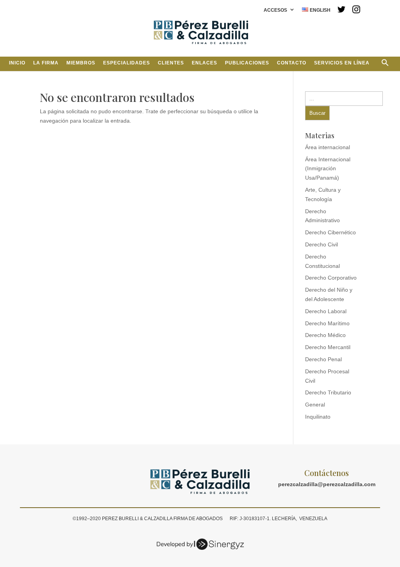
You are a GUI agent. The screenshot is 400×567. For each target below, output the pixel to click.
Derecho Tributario (328, 392)
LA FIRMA (46, 63)
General (315, 404)
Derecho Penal (323, 359)
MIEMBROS (80, 63)
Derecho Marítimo (327, 323)
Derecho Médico (325, 335)
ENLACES (204, 63)
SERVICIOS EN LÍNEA (342, 63)
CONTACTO (291, 63)
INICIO (17, 63)
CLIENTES (171, 63)
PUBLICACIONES (247, 63)
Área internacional (327, 147)
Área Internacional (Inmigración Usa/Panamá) (327, 168)
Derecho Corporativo (331, 278)
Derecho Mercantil (327, 347)
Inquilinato (317, 417)
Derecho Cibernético (330, 232)
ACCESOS (275, 10)
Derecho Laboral (325, 311)
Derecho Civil (321, 244)
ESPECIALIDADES (126, 63)
